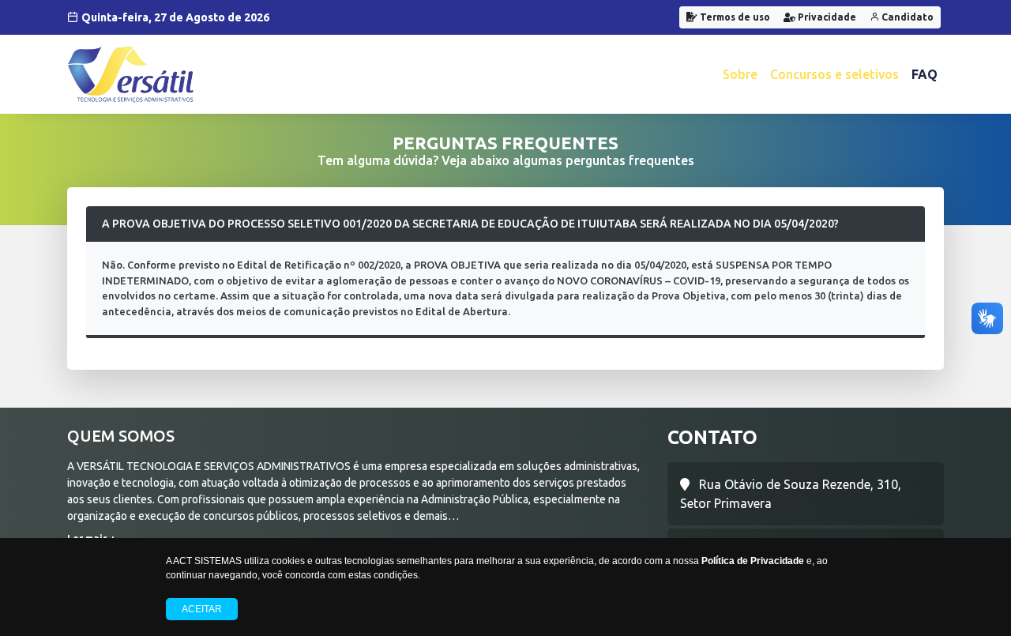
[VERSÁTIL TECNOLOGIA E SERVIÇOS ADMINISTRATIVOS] (130, 74)
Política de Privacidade (752, 560)
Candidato (906, 17)
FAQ (924, 74)
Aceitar (202, 609)
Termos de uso (733, 17)
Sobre (740, 74)
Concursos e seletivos (834, 74)
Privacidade (825, 17)
